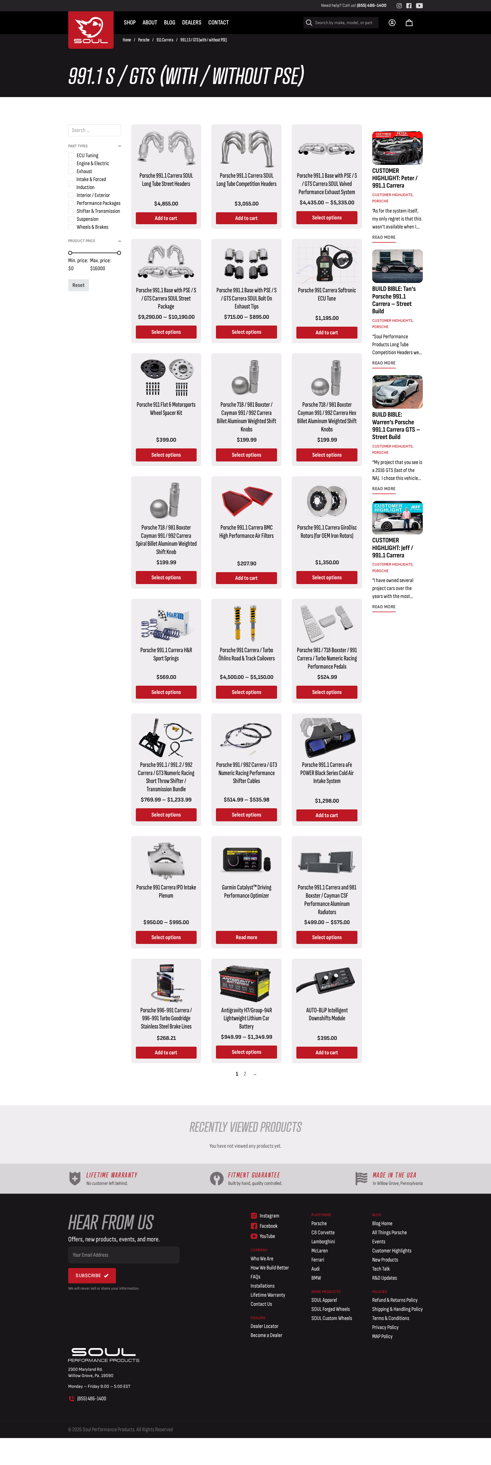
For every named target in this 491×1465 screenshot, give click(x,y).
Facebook (269, 1226)
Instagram (269, 1215)
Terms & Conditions (390, 1318)
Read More (384, 237)
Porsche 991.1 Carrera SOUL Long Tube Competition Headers (246, 179)
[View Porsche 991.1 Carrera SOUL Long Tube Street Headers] (166, 148)
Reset (78, 285)
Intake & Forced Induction (91, 183)
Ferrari (317, 1259)
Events (378, 1241)
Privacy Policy (385, 1327)
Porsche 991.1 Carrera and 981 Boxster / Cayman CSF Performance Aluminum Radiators (327, 899)
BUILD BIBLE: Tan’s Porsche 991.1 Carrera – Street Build (394, 300)
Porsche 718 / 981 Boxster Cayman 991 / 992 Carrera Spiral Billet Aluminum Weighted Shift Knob (166, 539)
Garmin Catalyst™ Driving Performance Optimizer (246, 891)
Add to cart (166, 218)
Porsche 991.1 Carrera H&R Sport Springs (166, 654)
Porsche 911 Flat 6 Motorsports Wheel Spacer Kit (166, 408)
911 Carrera (165, 40)
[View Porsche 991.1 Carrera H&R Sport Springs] (166, 623)
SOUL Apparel (324, 1300)
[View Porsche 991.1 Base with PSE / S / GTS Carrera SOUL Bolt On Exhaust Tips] (246, 263)
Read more (246, 937)
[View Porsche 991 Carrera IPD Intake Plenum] (166, 860)
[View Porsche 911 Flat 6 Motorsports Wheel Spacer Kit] (166, 378)
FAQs (255, 1276)
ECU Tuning (87, 155)
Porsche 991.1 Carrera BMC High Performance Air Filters (246, 531)
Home (127, 40)
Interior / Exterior (93, 195)
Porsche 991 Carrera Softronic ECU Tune (327, 294)
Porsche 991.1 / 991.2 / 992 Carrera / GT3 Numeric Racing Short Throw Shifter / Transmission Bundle (166, 777)
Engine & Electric (93, 163)
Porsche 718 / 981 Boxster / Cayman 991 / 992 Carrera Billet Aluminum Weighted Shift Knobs (246, 416)
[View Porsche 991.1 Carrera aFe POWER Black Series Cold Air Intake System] (326, 737)
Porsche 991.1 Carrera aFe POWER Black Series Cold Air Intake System (327, 773)
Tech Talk (381, 1268)
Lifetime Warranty (268, 1295)
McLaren (319, 1250)
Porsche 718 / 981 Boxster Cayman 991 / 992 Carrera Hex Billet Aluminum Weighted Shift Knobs (327, 416)
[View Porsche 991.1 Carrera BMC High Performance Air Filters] (246, 500)
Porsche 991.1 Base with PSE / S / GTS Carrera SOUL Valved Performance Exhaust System (327, 183)
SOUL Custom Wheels (331, 1318)
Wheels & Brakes (92, 227)
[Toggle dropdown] (392, 22)
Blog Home (382, 1223)
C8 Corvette (323, 1232)
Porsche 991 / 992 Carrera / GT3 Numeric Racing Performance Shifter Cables (246, 773)
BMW (316, 1278)
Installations (262, 1286)
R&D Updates (384, 1278)
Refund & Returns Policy (395, 1300)
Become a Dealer (266, 1335)
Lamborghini (323, 1241)
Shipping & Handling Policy (397, 1309)
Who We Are (262, 1258)
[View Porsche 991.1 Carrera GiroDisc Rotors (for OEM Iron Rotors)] (326, 500)
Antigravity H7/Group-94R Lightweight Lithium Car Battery (246, 1018)
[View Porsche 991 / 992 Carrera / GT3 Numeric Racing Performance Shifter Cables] (246, 737)
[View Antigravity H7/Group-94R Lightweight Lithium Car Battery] (246, 983)
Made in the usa (395, 1175)
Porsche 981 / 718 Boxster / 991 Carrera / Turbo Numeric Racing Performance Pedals (327, 658)
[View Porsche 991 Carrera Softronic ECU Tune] (326, 263)
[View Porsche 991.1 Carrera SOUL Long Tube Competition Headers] (246, 148)
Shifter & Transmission (98, 211)
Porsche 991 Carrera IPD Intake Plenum (166, 891)
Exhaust (84, 171)
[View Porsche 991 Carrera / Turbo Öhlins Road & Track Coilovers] (246, 623)
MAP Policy (382, 1336)
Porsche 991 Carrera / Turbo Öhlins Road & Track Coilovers (247, 654)
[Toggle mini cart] (409, 22)
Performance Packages (98, 203)
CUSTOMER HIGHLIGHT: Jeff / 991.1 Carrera (392, 547)
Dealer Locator (264, 1326)
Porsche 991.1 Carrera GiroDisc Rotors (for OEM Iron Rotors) (327, 531)
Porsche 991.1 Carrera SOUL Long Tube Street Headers (166, 179)
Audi (315, 1268)
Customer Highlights (392, 194)
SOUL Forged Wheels (330, 1309)
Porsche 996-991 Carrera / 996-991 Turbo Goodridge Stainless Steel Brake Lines (166, 1018)
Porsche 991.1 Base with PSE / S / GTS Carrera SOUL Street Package (166, 298)
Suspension (88, 219)
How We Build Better (270, 1267)
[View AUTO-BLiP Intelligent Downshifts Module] (326, 983)
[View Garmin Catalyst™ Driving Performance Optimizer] (246, 860)
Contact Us (261, 1304)
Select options (327, 217)
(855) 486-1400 (371, 5)
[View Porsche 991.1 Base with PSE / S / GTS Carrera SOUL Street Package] (166, 263)
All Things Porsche (389, 1232)
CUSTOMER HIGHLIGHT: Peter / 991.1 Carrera (395, 178)
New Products (385, 1259)
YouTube (267, 1236)
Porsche (143, 40)
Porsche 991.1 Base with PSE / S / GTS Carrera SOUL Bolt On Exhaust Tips (246, 298)
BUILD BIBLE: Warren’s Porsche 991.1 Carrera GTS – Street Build (396, 425)
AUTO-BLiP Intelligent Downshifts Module (327, 1014)
